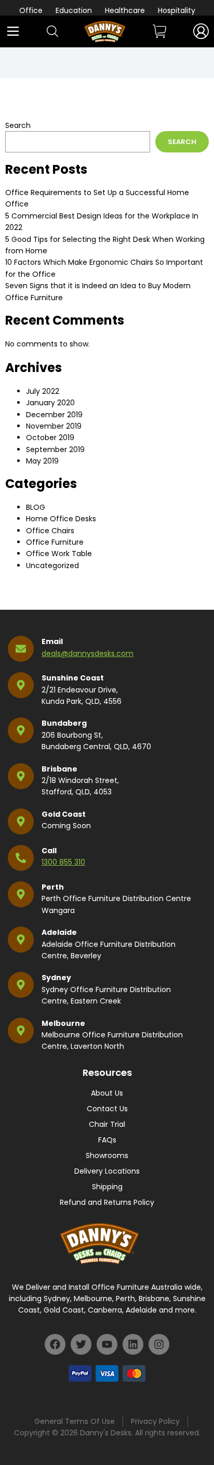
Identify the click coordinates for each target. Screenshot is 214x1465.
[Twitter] (81, 1344)
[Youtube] (107, 1344)
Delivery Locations (107, 1171)
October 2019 (50, 437)
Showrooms (107, 1155)
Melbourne (63, 1023)
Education (74, 10)
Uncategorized (52, 565)
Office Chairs (50, 530)
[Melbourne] (21, 1031)
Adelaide (59, 932)
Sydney (56, 977)
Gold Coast (64, 814)
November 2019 (54, 426)
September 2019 (55, 449)
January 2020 (50, 402)
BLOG (35, 507)
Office (31, 10)
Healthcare (125, 10)
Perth (53, 887)
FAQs (107, 1140)
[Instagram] (159, 1344)
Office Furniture (55, 542)
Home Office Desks (61, 518)
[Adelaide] (21, 940)
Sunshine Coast (73, 678)
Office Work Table (59, 553)
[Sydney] (21, 985)
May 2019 (42, 461)
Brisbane (59, 769)
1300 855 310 (63, 862)
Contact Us (107, 1108)
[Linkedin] (133, 1344)
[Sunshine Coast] (21, 685)
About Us (107, 1093)
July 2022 (42, 391)
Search (18, 125)
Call (49, 850)
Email (52, 641)
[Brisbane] (21, 776)
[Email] (21, 649)
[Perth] (21, 894)
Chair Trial (107, 1124)
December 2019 (54, 414)
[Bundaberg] (21, 730)
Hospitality (176, 10)
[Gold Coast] (21, 821)
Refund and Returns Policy (107, 1202)
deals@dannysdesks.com (87, 653)
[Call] (21, 858)
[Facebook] (55, 1344)
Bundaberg (64, 723)
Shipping (107, 1186)
